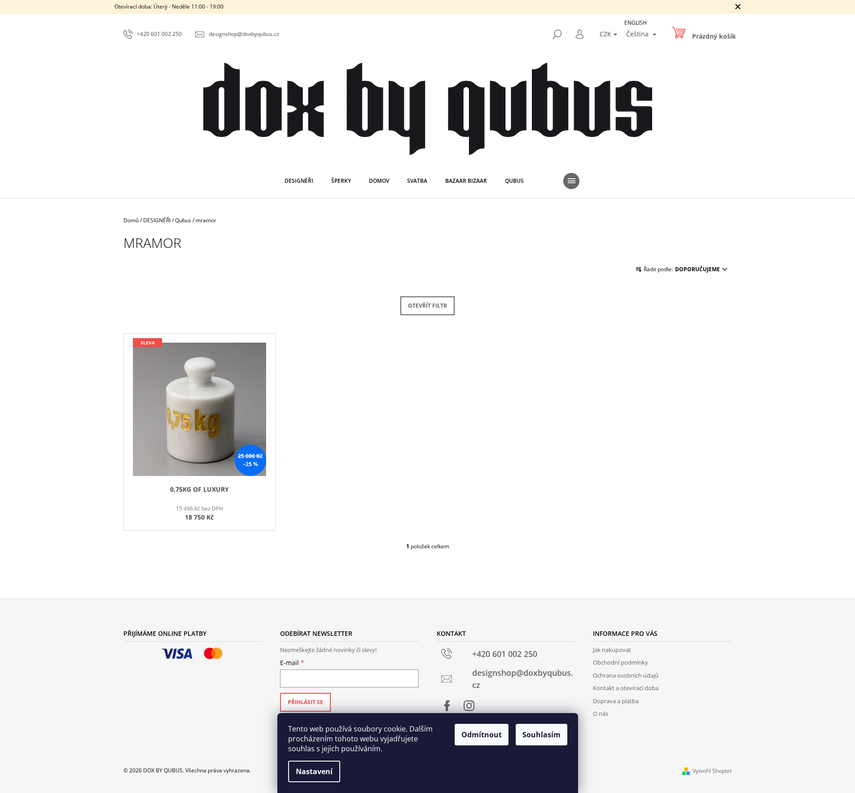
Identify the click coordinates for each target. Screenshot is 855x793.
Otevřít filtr (427, 305)
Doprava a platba (616, 701)
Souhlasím (541, 735)
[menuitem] (299, 181)
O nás (600, 713)
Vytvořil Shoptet (712, 771)
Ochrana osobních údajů (625, 675)
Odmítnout (481, 735)
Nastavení (314, 771)
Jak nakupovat (612, 650)
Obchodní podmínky (620, 662)
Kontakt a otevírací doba (625, 688)
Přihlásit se (305, 702)
